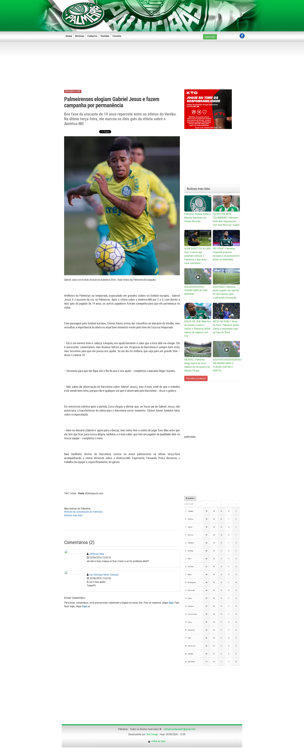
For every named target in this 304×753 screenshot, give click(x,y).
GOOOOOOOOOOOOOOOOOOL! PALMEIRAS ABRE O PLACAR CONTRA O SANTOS (226, 365)
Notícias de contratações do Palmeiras (83, 511)
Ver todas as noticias (196, 378)
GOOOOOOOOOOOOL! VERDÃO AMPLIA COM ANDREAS (195, 290)
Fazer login (210, 36)
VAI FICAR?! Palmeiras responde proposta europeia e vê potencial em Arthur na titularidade (226, 254)
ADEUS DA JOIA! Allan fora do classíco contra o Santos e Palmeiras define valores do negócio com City (197, 328)
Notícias (79, 36)
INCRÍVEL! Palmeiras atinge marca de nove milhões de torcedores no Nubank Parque (197, 365)
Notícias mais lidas (73, 515)
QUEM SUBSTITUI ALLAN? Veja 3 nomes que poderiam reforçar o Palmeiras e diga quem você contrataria (197, 255)
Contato (116, 36)
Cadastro (92, 36)
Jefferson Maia (96, 553)
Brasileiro (190, 498)
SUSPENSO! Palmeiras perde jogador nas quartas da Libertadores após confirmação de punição (226, 292)
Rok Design (152, 734)
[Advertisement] (187, 10)
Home (69, 36)
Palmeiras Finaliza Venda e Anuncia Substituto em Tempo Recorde (197, 217)
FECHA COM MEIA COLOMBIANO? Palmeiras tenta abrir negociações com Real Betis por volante (226, 219)
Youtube (105, 36)
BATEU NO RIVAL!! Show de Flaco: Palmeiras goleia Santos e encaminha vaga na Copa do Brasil (226, 327)
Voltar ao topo (157, 741)
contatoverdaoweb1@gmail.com (180, 729)
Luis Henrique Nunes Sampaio (104, 574)
